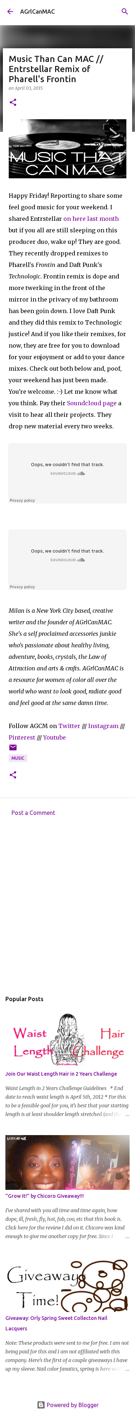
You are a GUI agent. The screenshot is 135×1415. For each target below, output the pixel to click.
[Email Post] (13, 750)
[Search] (125, 11)
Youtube (54, 737)
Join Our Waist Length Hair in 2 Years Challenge (61, 1074)
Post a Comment (33, 812)
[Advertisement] (67, 905)
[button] (13, 103)
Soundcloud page (92, 403)
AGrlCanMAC (37, 11)
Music (18, 758)
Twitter (69, 725)
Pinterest (22, 737)
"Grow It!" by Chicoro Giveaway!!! (44, 1196)
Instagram (103, 725)
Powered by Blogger (72, 1405)
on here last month (91, 218)
